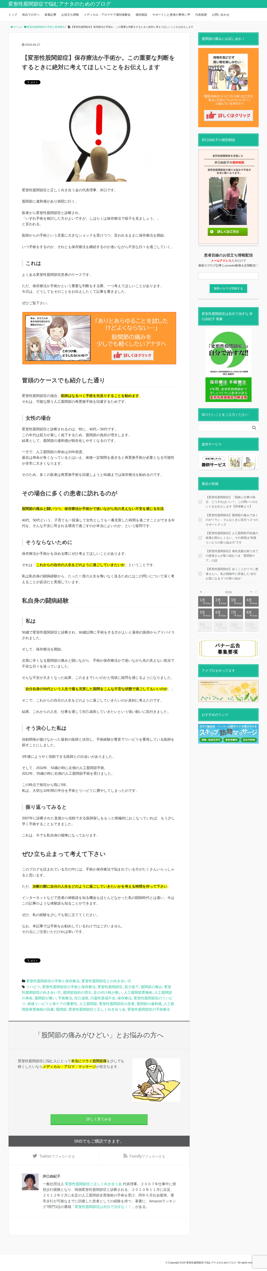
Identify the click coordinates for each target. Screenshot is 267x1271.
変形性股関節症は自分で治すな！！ (103, 1207)
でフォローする (57, 1156)
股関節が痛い (45, 998)
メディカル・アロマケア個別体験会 (107, 14)
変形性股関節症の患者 (117, 1004)
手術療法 (65, 998)
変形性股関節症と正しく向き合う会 (97, 1009)
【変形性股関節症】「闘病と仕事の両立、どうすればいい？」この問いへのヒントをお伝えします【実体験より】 (232, 501)
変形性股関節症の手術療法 (148, 1009)
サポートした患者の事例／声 (171, 14)
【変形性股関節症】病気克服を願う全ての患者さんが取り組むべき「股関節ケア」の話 (232, 555)
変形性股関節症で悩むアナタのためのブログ (59, 4)
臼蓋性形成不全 (103, 998)
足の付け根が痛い (107, 993)
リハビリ (33, 987)
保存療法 (124, 998)
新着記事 (50, 14)
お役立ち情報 (70, 14)
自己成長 (81, 998)
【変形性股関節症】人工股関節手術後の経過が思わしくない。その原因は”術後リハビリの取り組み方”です (232, 537)
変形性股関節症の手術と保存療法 (52, 981)
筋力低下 (132, 987)
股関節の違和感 (149, 1004)
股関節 (61, 1009)
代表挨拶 (201, 14)
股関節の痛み (151, 987)
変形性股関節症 (110, 987)
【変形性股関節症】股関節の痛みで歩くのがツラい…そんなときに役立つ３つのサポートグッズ (232, 519)
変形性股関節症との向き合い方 (106, 981)
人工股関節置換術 (138, 993)
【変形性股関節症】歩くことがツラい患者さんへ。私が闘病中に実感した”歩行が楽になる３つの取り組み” (232, 573)
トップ (12, 14)
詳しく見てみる (99, 1119)
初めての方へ (31, 14)
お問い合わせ (220, 14)
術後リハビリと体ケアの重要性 (52, 1004)
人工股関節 (88, 1004)
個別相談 (141, 14)
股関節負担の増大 (77, 993)
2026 (228, 592)
